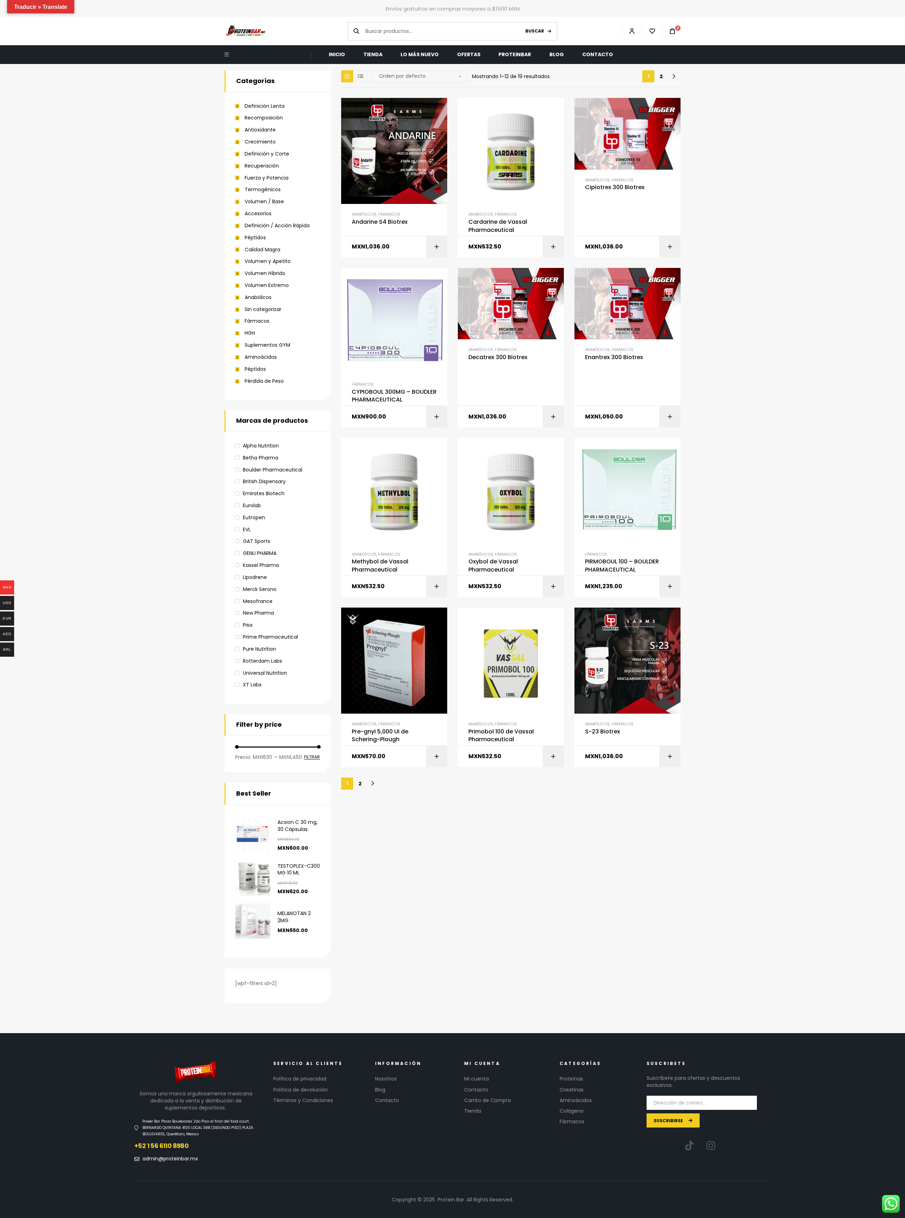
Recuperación (262, 166)
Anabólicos (364, 214)
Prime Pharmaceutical (270, 636)
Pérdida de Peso (264, 381)
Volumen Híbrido (265, 273)
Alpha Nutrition (261, 445)
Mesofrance (258, 601)
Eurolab (252, 505)
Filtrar (312, 757)
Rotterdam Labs (262, 660)
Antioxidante (260, 130)
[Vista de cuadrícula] (347, 76)
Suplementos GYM (267, 345)
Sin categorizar (263, 309)
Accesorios (258, 213)
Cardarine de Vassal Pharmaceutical (497, 226)
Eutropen (254, 517)
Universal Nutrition (265, 673)
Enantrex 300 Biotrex (614, 357)
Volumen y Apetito (268, 261)
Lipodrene (255, 577)
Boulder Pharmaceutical (272, 469)
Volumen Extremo (267, 285)
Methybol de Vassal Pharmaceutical (380, 565)
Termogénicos (263, 189)
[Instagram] (711, 1145)
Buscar (534, 31)
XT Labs (252, 684)
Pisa (247, 624)
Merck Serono (259, 589)
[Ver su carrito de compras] (668, 31)
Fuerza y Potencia (266, 178)
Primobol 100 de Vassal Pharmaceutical (501, 735)
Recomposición (264, 118)
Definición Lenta (265, 106)
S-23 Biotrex (602, 732)
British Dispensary (264, 481)
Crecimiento (260, 142)
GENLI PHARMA (259, 553)
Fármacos (389, 214)
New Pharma (258, 612)
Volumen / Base (264, 201)
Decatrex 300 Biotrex (497, 357)
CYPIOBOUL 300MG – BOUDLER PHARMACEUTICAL (394, 396)
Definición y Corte (267, 154)
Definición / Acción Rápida (277, 225)
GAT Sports (256, 541)
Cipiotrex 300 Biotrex (614, 187)
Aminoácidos (261, 357)
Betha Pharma (260, 457)
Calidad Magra (262, 249)
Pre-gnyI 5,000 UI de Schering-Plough (380, 735)
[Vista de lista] (361, 76)
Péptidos (255, 237)
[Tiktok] (689, 1145)
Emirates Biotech (264, 493)
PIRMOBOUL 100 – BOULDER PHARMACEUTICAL (622, 565)
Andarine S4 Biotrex (380, 222)
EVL (247, 529)
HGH (250, 333)
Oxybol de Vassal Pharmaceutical (493, 565)
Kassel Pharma (261, 565)
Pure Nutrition (259, 648)
